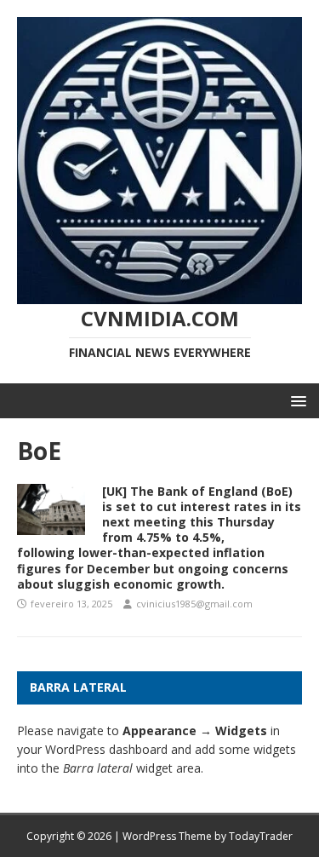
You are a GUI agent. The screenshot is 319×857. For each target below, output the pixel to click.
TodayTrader (261, 836)
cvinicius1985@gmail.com (194, 603)
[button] (295, 400)
